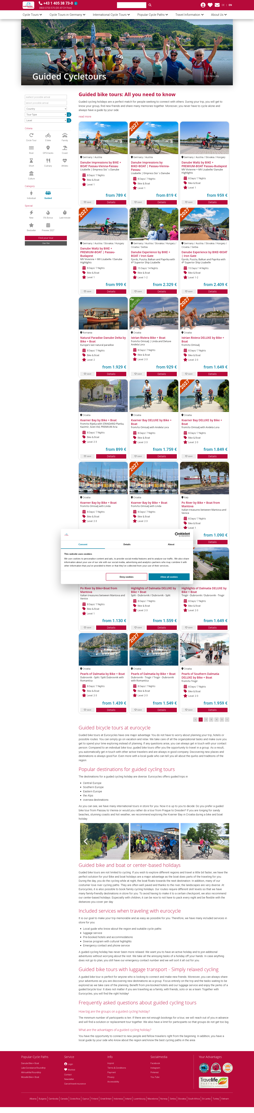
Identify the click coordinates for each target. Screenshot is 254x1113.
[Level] (69, 120)
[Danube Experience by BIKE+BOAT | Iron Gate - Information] (204, 224)
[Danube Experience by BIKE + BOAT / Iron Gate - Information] (153, 224)
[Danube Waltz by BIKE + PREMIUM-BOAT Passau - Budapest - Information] (204, 138)
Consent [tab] (82, 544)
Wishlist (71, 1070)
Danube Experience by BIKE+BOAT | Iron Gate (204, 254)
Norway (164, 1099)
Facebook (155, 1063)
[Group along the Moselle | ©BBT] (205, 841)
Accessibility (113, 1082)
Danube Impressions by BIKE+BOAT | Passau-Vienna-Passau (150, 166)
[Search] (150, 5)
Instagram (155, 1068)
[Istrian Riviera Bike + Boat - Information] (153, 313)
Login (70, 1064)
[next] (221, 841)
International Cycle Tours (110, 14)
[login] (203, 6)
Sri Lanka (206, 1099)
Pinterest (155, 1072)
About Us (217, 14)
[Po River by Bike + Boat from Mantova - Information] (204, 478)
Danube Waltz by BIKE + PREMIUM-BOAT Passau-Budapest (204, 164)
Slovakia (182, 1099)
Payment (111, 1072)
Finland (94, 1099)
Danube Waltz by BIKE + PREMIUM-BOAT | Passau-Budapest (97, 252)
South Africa (194, 1099)
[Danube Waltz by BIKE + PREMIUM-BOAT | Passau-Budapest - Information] (103, 224)
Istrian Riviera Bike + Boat (148, 338)
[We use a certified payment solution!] (228, 1068)
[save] (210, 6)
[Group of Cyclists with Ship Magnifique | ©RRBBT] (154, 841)
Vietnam (225, 1099)
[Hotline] (76, 3)
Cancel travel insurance (75, 1084)
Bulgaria (42, 1099)
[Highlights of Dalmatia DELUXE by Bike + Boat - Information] (204, 564)
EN (230, 5)
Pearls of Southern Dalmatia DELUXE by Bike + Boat (200, 675)
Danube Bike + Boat (30, 1063)
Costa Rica (75, 1099)
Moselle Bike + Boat (30, 1077)
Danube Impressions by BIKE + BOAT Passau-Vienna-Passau (100, 164)
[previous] (86, 841)
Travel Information (187, 14)
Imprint (110, 1063)
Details (111, 202)
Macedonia (153, 1099)
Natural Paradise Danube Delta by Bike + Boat (103, 339)
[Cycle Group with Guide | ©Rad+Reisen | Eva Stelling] (104, 841)
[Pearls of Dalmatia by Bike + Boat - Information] (103, 649)
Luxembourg (139, 1099)
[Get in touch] (217, 6)
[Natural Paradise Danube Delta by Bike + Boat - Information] (103, 313)
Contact (68, 1074)
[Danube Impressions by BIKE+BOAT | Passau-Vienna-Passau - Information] (153, 138)
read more (85, 116)
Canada (64, 1099)
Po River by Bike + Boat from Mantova (201, 504)
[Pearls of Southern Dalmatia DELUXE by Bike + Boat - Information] (204, 649)
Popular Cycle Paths (151, 14)
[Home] (28, 5)
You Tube (155, 1077)
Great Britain (106, 1099)
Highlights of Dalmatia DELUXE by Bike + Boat (153, 590)
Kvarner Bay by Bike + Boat (98, 420)
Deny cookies (126, 577)
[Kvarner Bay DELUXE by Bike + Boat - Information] (153, 395)
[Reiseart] (69, 114)
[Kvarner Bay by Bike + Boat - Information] (103, 395)
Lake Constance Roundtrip (33, 1068)
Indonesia (118, 1099)
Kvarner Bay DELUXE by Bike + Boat (151, 422)
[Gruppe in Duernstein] (127, 52)
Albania (33, 1099)
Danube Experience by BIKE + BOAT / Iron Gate (150, 254)
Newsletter (69, 1079)
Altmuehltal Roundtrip (31, 1072)
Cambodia (53, 1099)
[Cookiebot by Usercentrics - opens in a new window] (177, 534)
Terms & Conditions (116, 1068)
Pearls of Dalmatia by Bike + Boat (102, 674)
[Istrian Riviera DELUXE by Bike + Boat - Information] (204, 313)
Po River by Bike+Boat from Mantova (98, 590)
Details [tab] (127, 544)
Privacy (110, 1077)
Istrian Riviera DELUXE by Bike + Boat (203, 339)
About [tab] (171, 544)
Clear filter (46, 243)
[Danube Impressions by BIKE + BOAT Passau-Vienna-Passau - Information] (103, 138)
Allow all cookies (169, 577)
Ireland (128, 1099)
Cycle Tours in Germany (66, 14)
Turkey (216, 1099)
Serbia (173, 1099)
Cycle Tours (31, 14)
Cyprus (85, 1099)
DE (223, 5)
